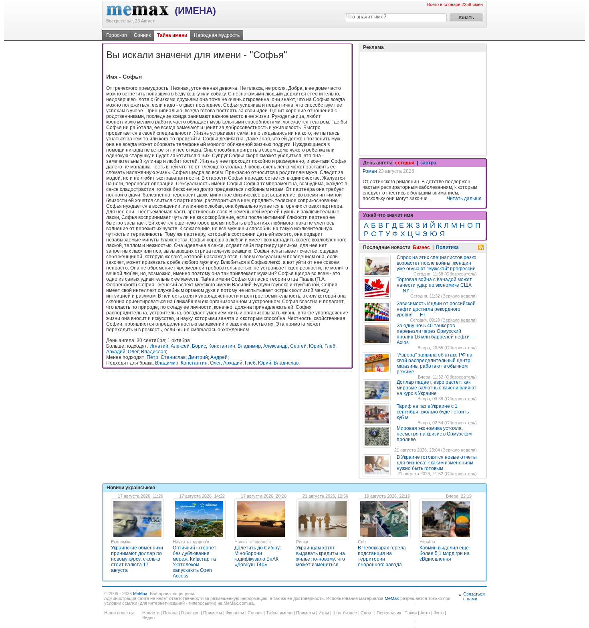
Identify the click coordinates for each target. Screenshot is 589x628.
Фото (439, 612)
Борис (199, 346)
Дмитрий (198, 357)
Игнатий (158, 346)
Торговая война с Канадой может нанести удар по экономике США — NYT (434, 285)
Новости (150, 612)
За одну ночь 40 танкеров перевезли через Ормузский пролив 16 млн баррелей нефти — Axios (436, 334)
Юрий (315, 346)
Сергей (298, 346)
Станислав (173, 357)
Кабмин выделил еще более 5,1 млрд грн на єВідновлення (445, 553)
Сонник (142, 35)
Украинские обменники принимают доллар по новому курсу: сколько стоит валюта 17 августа (137, 559)
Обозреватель (460, 273)
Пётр (152, 357)
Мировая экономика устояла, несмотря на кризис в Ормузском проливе (434, 433)
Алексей (180, 346)
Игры (324, 612)
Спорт (367, 612)
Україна (427, 541)
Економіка (121, 541)
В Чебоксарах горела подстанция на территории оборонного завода (382, 556)
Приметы (212, 612)
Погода (170, 612)
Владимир (249, 346)
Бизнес (421, 247)
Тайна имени (172, 35)
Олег (133, 352)
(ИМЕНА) (195, 10)
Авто (425, 612)
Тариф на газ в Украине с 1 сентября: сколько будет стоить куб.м (433, 411)
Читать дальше (464, 198)
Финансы (235, 612)
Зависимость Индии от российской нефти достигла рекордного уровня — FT (436, 309)
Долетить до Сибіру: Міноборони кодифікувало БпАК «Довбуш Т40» (257, 556)
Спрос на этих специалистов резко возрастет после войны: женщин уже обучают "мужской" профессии (436, 263)
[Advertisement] (423, 103)
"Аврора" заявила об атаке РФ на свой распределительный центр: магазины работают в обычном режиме (434, 363)
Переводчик (389, 612)
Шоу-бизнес (345, 612)
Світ (362, 541)
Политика (447, 247)
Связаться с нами (474, 596)
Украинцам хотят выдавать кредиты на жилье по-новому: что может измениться (320, 556)
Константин (221, 346)
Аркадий (115, 352)
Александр (275, 346)
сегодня (404, 163)
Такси (411, 612)
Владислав (153, 352)
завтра (428, 163)
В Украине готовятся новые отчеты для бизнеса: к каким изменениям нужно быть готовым (437, 462)
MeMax (140, 593)
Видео (148, 617)
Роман (370, 171)
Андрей (219, 357)
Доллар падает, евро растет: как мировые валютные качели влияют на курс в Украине (436, 387)
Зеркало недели (459, 296)
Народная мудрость (217, 35)
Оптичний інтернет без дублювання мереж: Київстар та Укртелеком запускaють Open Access (194, 562)
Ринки (302, 541)
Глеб (330, 346)
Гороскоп (116, 35)
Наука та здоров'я (191, 541)
